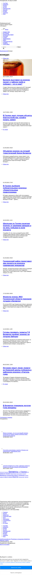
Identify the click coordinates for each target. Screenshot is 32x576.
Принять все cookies (16, 567)
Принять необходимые (16, 572)
